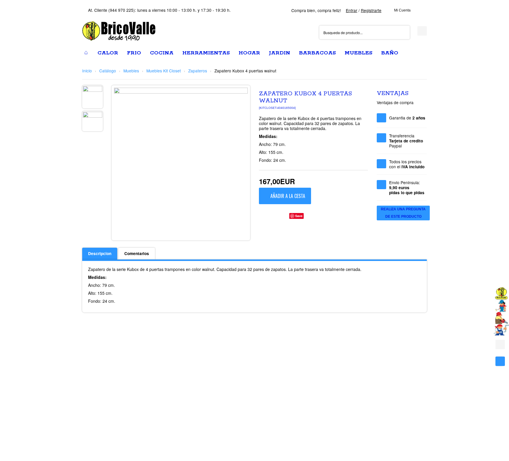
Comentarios (136, 253)
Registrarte (371, 10)
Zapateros (197, 70)
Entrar (351, 10)
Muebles (131, 70)
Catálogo (107, 70)
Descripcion (99, 253)
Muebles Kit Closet (163, 70)
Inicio (87, 70)
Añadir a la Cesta (287, 195)
